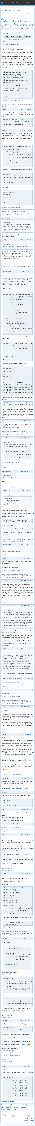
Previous (7, 26)
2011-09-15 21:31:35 (26, 792)
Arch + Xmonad (5, 1101)
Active (25, 13)
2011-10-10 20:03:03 (26, 834)
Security (22, 2)
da (4, 831)
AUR (27, 2)
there (3, 1045)
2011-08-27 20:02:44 (26, 707)
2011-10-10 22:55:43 (26, 1020)
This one (4, 1050)
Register (15, 10)
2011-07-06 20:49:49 (26, 109)
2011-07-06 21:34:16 (26, 438)
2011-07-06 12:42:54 (26, 28)
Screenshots (12, 788)
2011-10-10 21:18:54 (26, 938)
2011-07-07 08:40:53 (26, 490)
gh (2, 831)
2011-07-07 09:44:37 (26, 558)
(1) (32, 850)
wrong (24, 1041)
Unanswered (31, 13)
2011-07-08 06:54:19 (26, 606)
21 (26, 26)
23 (32, 26)
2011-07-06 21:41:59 (26, 471)
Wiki (13, 2)
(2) (2, 851)
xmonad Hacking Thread (11, 23)
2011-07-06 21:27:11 (26, 421)
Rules (6, 10)
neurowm (12, 1101)
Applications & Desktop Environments (16, 21)
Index (2, 10)
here (32, 408)
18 (17, 26)
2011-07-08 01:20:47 (26, 581)
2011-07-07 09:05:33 (26, 544)
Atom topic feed (30, 1118)
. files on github (5, 788)
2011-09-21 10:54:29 (26, 809)
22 (29, 26)
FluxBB (32, 1120)
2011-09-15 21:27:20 (26, 778)
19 (20, 26)
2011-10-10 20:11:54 (26, 873)
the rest (26, 788)
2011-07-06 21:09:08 (26, 218)
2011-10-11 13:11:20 (26, 1066)
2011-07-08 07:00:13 (26, 648)
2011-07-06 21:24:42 (26, 271)
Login (19, 10)
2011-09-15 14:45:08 (26, 734)
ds (6, 831)
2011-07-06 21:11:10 (26, 239)
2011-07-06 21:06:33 (26, 130)
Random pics (19, 788)
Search (10, 10)
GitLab (18, 2)
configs (14, 1048)
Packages (9, 2)
